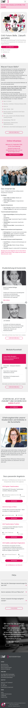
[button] (2, 302)
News (2, 689)
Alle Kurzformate (5, 666)
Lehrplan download (14, 132)
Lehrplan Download (14, 338)
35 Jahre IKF (4, 685)
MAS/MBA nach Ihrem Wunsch (8, 675)
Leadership (3, 695)
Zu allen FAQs (14, 608)
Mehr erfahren (6, 300)
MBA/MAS (3, 671)
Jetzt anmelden (10, 46)
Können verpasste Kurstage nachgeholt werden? (12, 599)
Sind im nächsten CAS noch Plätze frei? (12, 592)
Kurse (2, 661)
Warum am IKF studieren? (7, 682)
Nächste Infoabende (5, 669)
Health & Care (4, 697)
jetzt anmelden (14, 407)
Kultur (2, 692)
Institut (3, 680)
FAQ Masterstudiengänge (7, 677)
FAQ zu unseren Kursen (6, 667)
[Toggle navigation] (25, 1)
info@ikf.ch (13, 626)
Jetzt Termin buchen (14, 645)
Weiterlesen (14, 501)
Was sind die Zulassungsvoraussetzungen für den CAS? (14, 584)
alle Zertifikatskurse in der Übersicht (14, 565)
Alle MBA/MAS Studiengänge (7, 674)
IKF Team (3, 684)
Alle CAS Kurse (4, 664)
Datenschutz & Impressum (7, 687)
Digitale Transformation (6, 694)
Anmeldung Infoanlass (14, 154)
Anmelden (3, 7)
